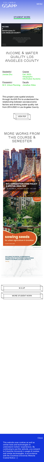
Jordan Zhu (7, 74)
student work (22, 17)
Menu (40, 4)
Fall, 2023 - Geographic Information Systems (32, 76)
